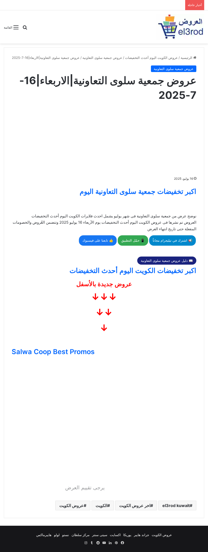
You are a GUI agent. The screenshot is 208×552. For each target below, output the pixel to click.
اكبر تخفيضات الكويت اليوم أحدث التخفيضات (133, 270)
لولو (57, 535)
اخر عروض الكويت (134, 505)
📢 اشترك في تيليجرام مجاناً (172, 240)
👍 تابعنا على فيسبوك (97, 240)
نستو (65, 535)
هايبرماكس (43, 535)
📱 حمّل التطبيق (133, 240)
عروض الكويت (71, 505)
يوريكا (127, 535)
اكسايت (115, 535)
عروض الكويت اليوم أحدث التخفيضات (151, 58)
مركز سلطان (81, 535)
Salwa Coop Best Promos (53, 352)
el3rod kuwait (176, 505)
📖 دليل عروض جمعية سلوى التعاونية (167, 261)
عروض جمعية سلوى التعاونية (102, 58)
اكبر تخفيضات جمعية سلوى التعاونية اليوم (138, 191)
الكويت (101, 505)
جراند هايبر (141, 535)
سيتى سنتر (99, 535)
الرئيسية (187, 58)
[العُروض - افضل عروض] (180, 27)
